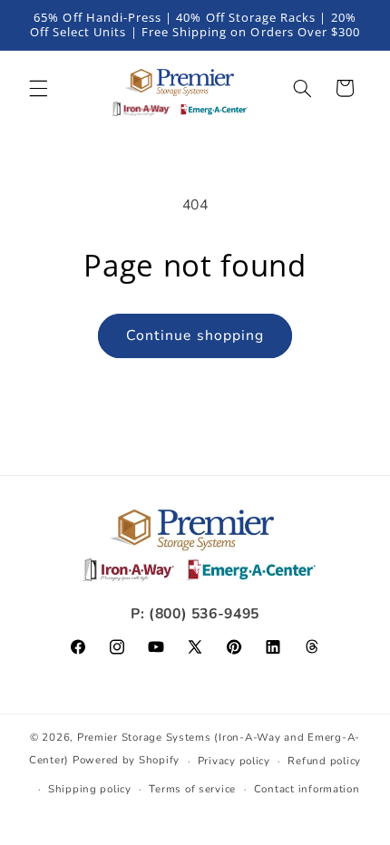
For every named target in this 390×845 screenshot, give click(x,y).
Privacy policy (234, 760)
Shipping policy (90, 789)
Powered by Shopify (126, 760)
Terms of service (192, 789)
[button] (38, 88)
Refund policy (324, 760)
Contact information (307, 789)
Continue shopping (195, 335)
